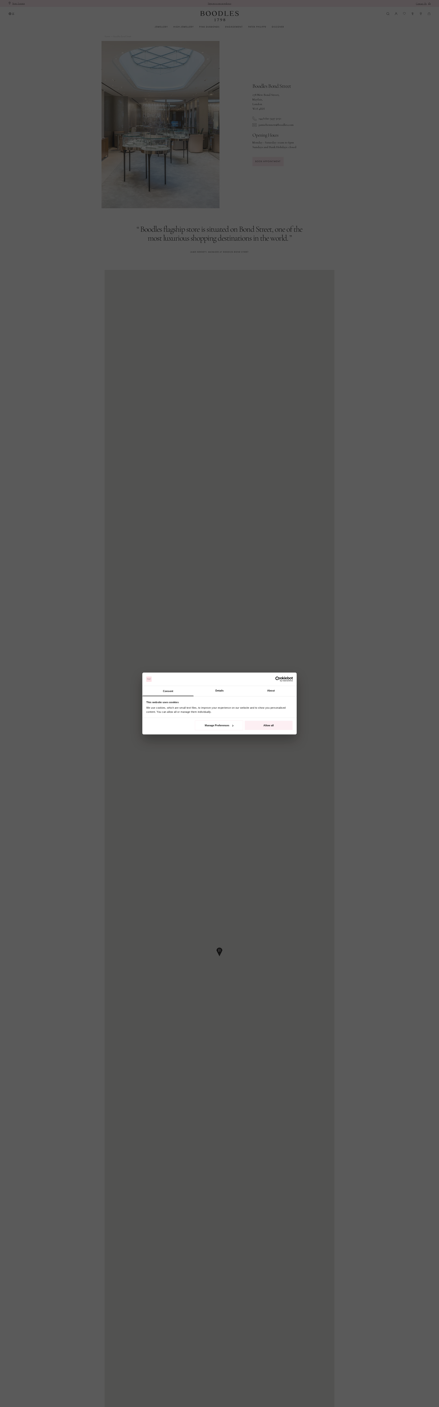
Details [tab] (219, 690)
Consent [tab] (168, 690)
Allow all (268, 725)
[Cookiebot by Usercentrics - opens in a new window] (278, 679)
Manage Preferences (217, 725)
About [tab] (271, 690)
